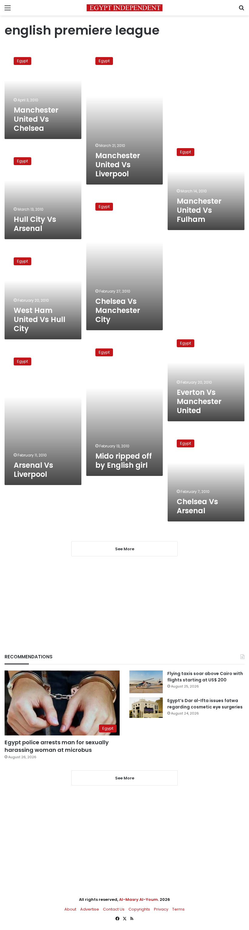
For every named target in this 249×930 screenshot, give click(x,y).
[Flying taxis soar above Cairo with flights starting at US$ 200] (146, 681)
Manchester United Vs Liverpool (117, 165)
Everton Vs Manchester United (199, 401)
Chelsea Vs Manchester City (117, 310)
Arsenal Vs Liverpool (33, 469)
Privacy (161, 909)
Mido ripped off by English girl (123, 460)
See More (124, 778)
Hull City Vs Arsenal (35, 223)
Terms (178, 909)
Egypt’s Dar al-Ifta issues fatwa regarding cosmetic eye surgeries (205, 704)
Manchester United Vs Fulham (199, 210)
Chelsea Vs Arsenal (197, 506)
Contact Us (113, 909)
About (70, 909)
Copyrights (139, 909)
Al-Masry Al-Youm (138, 899)
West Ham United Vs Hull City (39, 319)
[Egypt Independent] (124, 7)
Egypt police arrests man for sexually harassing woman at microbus (57, 746)
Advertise (89, 909)
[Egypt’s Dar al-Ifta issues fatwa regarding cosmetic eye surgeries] (146, 708)
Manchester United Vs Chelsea (36, 119)
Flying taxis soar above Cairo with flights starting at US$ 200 (205, 676)
